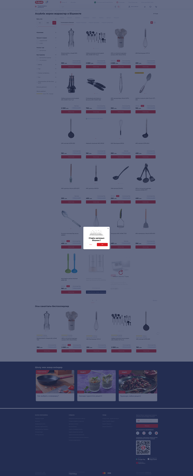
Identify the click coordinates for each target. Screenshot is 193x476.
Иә (102, 244)
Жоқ (90, 244)
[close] (108, 228)
